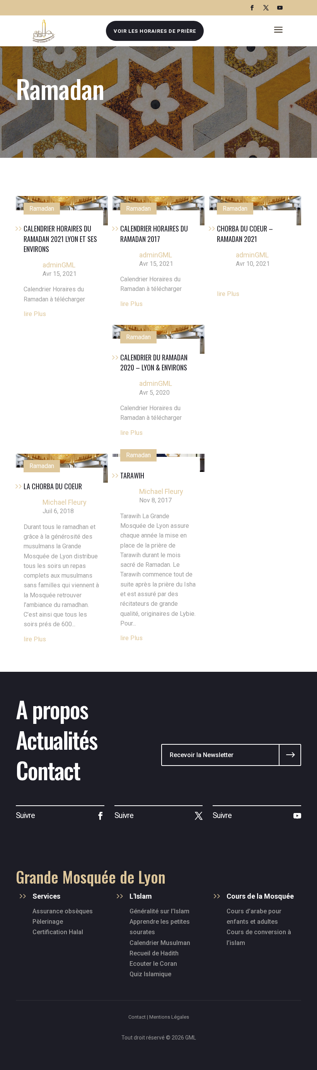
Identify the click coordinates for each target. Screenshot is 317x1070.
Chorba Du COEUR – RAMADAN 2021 (245, 233)
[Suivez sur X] (266, 7)
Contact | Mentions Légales (158, 1017)
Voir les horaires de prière (155, 31)
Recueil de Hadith (154, 953)
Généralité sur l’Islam (159, 911)
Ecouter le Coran (153, 963)
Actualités (56, 739)
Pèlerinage (47, 921)
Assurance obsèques (62, 911)
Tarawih (132, 475)
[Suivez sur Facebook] (252, 7)
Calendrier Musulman (160, 943)
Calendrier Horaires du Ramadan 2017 (154, 233)
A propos (52, 708)
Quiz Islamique (150, 974)
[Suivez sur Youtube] (279, 7)
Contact (48, 769)
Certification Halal (57, 932)
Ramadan (41, 208)
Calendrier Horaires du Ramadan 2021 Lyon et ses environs (60, 238)
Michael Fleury (65, 502)
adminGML (59, 265)
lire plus (35, 314)
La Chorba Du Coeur (53, 486)
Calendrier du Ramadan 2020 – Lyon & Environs (153, 362)
